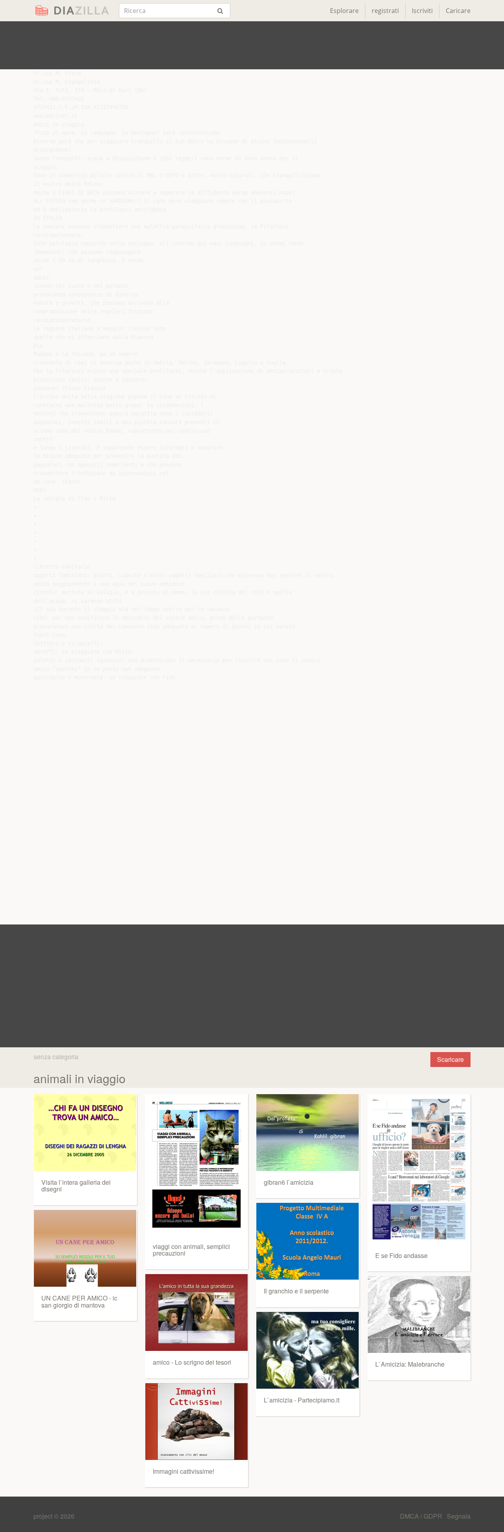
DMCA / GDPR (422, 1516)
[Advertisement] (252, 45)
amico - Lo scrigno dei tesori (192, 1362)
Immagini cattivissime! (183, 1471)
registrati (385, 10)
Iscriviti (422, 10)
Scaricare (450, 1059)
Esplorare (344, 10)
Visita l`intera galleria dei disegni (76, 1186)
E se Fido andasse (401, 1255)
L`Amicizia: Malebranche (410, 1364)
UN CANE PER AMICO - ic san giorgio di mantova (79, 1301)
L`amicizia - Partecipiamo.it (301, 1399)
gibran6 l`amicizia (288, 1182)
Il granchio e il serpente (296, 1290)
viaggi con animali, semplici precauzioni (191, 1250)
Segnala (459, 1516)
